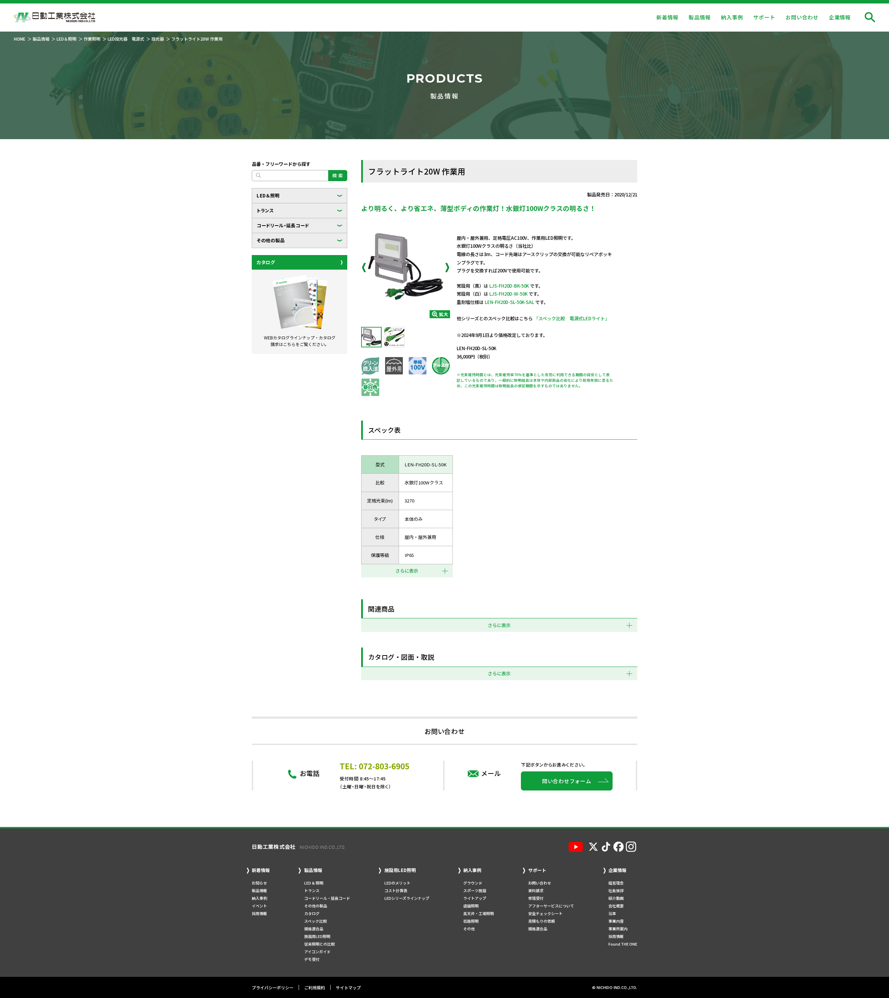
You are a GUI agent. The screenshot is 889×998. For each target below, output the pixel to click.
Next (447, 267)
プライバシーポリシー (272, 987)
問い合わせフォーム (566, 781)
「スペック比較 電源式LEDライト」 (571, 318)
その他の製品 (271, 240)
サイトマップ (348, 987)
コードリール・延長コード (283, 225)
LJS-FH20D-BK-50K (509, 285)
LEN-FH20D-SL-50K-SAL (509, 302)
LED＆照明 (268, 195)
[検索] (869, 17)
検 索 (337, 175)
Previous (363, 267)
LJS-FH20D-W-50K (508, 293)
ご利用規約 (314, 987)
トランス (265, 210)
